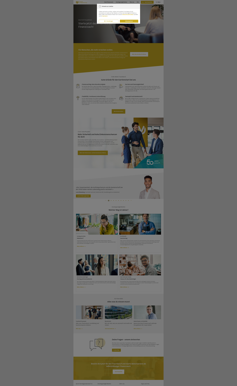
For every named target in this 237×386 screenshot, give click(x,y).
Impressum (105, 16)
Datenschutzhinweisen (127, 14)
